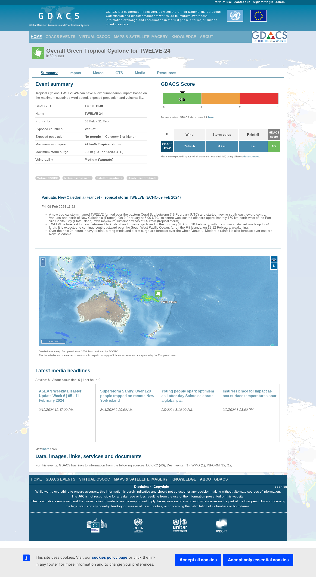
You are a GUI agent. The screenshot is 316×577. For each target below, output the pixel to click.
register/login (263, 2)
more (45, 449)
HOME (36, 37)
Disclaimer (142, 486)
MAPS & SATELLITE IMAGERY (141, 37)
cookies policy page (109, 557)
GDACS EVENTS (60, 37)
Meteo (98, 73)
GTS (119, 73)
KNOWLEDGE (183, 37)
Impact (75, 73)
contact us (242, 2)
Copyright (161, 486)
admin (280, 2)
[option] (159, 215)
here (211, 117)
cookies (281, 486)
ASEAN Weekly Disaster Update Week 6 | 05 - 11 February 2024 (60, 395)
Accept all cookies (198, 559)
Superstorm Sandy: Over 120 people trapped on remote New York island (127, 395)
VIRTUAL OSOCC (94, 37)
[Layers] (273, 259)
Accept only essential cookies (258, 559)
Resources (166, 73)
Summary (49, 73)
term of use (223, 2)
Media (140, 73)
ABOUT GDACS (214, 479)
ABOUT (206, 37)
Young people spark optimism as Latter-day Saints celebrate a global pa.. (187, 395)
